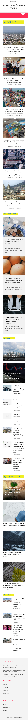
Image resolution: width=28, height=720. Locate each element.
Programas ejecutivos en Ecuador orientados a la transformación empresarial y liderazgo (14, 173)
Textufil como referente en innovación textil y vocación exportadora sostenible (19, 403)
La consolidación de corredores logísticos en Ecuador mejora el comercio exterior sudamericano (14, 111)
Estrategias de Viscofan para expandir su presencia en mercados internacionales (19, 418)
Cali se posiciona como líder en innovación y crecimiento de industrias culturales (18, 432)
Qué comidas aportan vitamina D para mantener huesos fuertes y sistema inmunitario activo (13, 280)
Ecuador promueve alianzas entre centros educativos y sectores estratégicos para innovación (14, 203)
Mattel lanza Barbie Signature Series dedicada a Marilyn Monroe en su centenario (18, 629)
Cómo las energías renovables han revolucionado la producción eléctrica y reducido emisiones (13, 585)
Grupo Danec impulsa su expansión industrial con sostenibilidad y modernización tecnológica (14, 80)
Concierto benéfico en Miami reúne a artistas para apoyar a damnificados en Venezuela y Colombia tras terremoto (19, 644)
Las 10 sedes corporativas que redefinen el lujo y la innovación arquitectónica (18, 389)
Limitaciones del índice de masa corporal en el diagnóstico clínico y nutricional (13, 319)
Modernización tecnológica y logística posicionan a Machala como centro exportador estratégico (14, 49)
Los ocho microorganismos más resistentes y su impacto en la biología (14, 241)
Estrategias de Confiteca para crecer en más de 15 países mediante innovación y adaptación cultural (14, 142)
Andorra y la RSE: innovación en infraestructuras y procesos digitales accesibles (12, 554)
